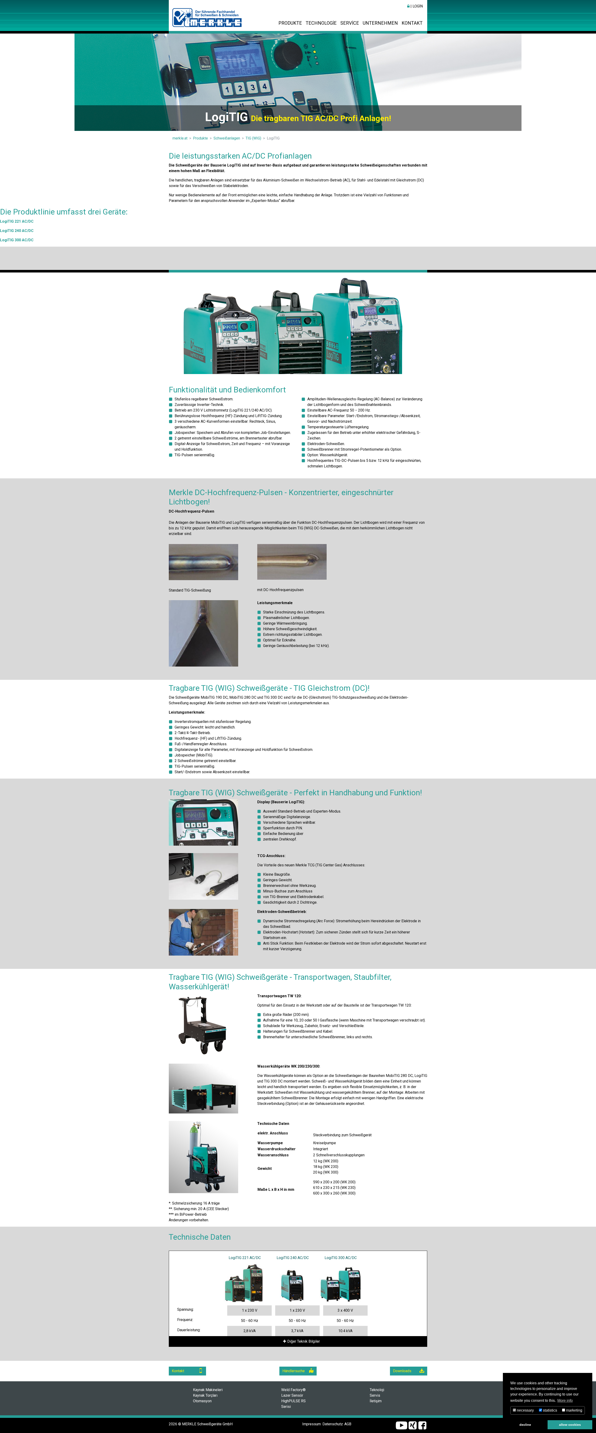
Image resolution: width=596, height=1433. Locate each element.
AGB (347, 1424)
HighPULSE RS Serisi (293, 1404)
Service (349, 23)
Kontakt (412, 23)
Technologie (321, 23)
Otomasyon (202, 1401)
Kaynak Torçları (205, 1395)
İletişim (376, 1401)
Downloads (402, 1371)
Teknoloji (377, 1390)
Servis (375, 1395)
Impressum (311, 1424)
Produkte (290, 23)
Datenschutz (332, 1424)
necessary (525, 1410)
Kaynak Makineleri (208, 1390)
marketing (573, 1410)
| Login (416, 6)
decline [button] (525, 1424)
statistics (549, 1410)
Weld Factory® (293, 1390)
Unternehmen (380, 23)
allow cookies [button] (570, 1424)
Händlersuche (293, 1371)
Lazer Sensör (292, 1395)
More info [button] (565, 1400)
